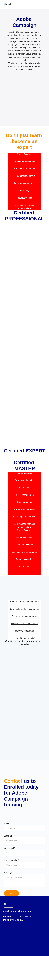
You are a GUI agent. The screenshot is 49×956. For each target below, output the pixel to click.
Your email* (9, 848)
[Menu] (43, 5)
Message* (8, 872)
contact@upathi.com (20, 911)
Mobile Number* (11, 860)
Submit (11, 893)
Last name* (9, 836)
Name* (7, 823)
